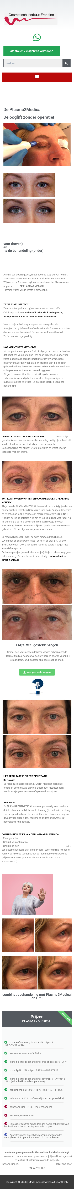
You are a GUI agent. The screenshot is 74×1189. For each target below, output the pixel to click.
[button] (37, 76)
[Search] (66, 63)
